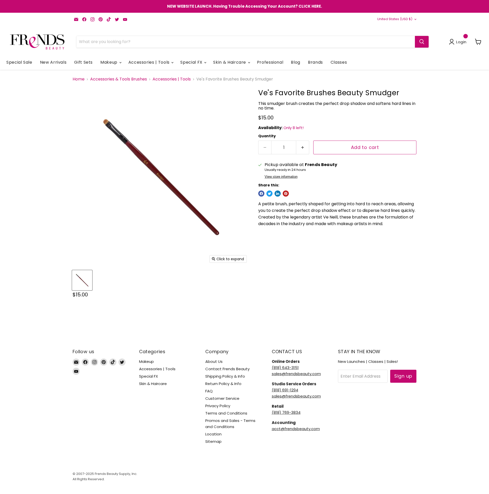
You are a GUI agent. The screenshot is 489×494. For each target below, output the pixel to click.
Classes (339, 62)
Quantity (267, 136)
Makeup (109, 62)
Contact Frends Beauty (227, 369)
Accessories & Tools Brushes (118, 79)
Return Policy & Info (223, 383)
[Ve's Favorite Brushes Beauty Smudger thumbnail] (82, 280)
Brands (315, 62)
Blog (295, 62)
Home (79, 79)
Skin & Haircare (230, 62)
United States (394, 19)
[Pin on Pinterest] (286, 193)
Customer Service (222, 398)
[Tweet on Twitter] (269, 193)
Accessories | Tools (149, 62)
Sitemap (213, 441)
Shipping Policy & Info (225, 376)
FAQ (209, 391)
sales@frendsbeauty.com (296, 373)
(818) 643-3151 (285, 367)
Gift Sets (83, 62)
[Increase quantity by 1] (302, 148)
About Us (214, 361)
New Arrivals (53, 62)
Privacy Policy (217, 405)
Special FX (191, 62)
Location (213, 434)
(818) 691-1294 (285, 390)
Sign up (403, 376)
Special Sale (19, 62)
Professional (270, 62)
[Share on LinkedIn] (278, 193)
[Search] (422, 42)
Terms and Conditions (226, 413)
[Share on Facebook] (261, 193)
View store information (281, 177)
